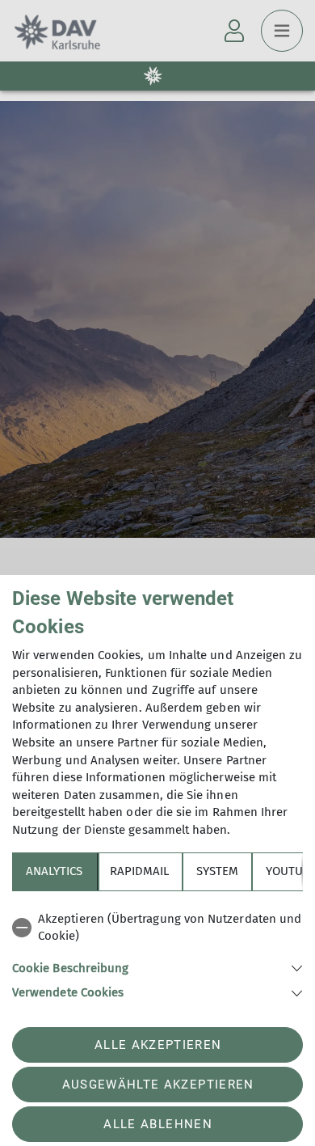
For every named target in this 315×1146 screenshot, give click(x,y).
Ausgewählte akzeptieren (158, 1084)
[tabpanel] (157, 953)
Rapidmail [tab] (139, 871)
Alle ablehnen (157, 1124)
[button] (157, 967)
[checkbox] (157, 928)
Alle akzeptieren (157, 1045)
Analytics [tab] (54, 871)
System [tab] (217, 871)
